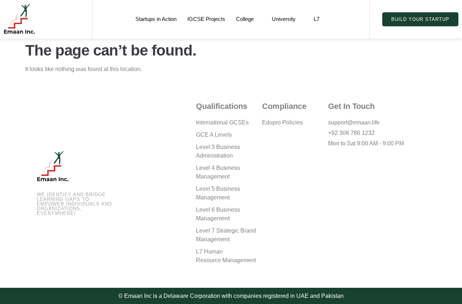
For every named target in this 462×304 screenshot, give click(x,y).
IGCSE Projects (206, 19)
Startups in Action (155, 19)
